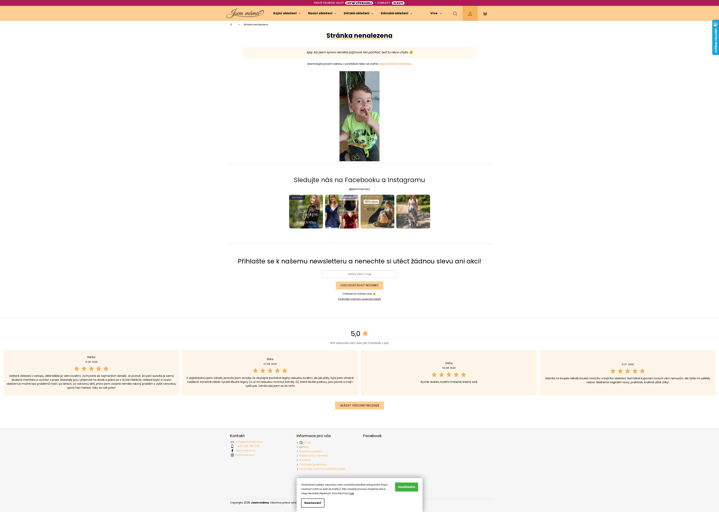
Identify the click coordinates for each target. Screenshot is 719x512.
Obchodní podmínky (313, 464)
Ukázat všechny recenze (359, 405)
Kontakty (305, 460)
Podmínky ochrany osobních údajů (359, 299)
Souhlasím (406, 487)
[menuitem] (287, 13)
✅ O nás (305, 442)
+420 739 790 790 (248, 446)
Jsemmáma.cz (245, 450)
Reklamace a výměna (313, 456)
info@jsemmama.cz (249, 442)
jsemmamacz (245, 455)
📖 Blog (304, 447)
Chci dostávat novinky (359, 285)
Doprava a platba (310, 451)
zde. (351, 493)
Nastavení (312, 503)
